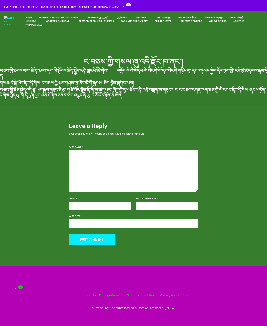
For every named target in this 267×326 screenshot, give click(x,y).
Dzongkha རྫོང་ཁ (187, 17)
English (141, 17)
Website (74, 216)
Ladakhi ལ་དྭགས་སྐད (213, 17)
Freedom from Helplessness (96, 21)
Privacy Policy (170, 295)
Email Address (147, 198)
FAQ (128, 295)
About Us (238, 21)
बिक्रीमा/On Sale (34, 25)
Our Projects (163, 21)
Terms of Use (145, 295)
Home (29, 17)
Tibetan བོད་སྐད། (163, 17)
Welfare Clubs (218, 21)
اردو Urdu (122, 17)
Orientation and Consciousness (58, 17)
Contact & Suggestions (103, 295)
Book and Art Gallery (134, 21)
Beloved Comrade (191, 21)
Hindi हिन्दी (31, 21)
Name (74, 198)
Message (76, 147)
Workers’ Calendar (57, 21)
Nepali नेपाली (236, 17)
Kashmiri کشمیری (97, 17)
